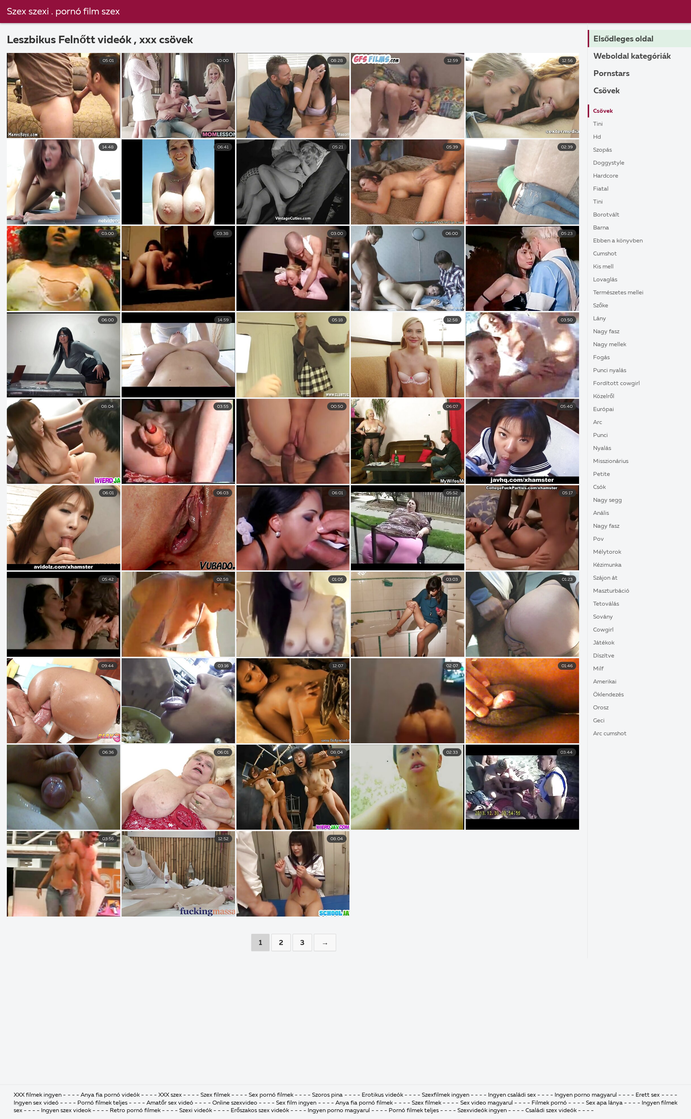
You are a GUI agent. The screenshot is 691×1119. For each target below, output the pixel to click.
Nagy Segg (607, 500)
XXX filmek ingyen (38, 1095)
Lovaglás (605, 280)
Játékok (603, 643)
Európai (603, 410)
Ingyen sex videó (37, 1103)
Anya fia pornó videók (111, 1095)
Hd (597, 137)
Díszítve (603, 656)
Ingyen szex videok (66, 1111)
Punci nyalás (609, 371)
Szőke (600, 306)
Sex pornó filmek (272, 1095)
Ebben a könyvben (618, 241)
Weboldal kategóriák (632, 57)
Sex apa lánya (604, 1103)
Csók (599, 487)
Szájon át (605, 578)
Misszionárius (610, 461)
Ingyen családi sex (512, 1095)
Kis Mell (603, 267)
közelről (603, 397)
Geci (599, 721)
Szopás (602, 150)
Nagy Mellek (609, 345)
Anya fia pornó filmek (364, 1103)
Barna (601, 228)
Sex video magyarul (487, 1103)
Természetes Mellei (618, 293)
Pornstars (611, 74)
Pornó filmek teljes (102, 1103)
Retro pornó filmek (135, 1111)
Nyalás (602, 448)
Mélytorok (607, 552)
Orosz (601, 708)
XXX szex (170, 1095)
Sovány (603, 617)
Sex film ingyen (296, 1103)
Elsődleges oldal (623, 39)
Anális (601, 513)
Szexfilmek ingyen (446, 1095)
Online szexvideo (234, 1103)
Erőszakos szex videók (260, 1111)
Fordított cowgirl (616, 384)
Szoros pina (328, 1095)
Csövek (606, 91)
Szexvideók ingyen (482, 1111)
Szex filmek (215, 1095)
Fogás (601, 358)
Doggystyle (608, 163)
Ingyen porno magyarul (586, 1095)
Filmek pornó (550, 1103)
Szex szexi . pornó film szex (63, 12)
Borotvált (606, 215)
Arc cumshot (610, 734)
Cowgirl (603, 630)
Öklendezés (608, 695)
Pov (598, 539)
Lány (599, 319)
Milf (598, 669)
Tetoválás (606, 604)
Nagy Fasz (606, 332)
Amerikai (605, 682)
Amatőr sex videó (169, 1103)
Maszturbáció (611, 591)
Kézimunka (607, 565)
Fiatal (601, 189)
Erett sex (648, 1095)
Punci (600, 435)
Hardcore (605, 176)
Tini (598, 124)
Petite (601, 474)
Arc (597, 422)
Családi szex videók (551, 1111)
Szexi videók (195, 1111)
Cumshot (605, 254)
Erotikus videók (382, 1095)
